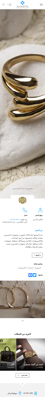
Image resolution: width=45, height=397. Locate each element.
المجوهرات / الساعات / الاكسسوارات (29, 268)
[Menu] (41, 4)
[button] (3, 4)
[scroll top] (22, 385)
